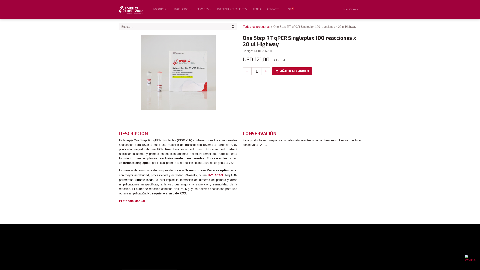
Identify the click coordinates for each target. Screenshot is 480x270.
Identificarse (351, 9)
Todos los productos (256, 26)
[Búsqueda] (233, 26)
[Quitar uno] (247, 71)
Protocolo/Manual (132, 200)
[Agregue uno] (266, 71)
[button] (292, 71)
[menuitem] (232, 9)
